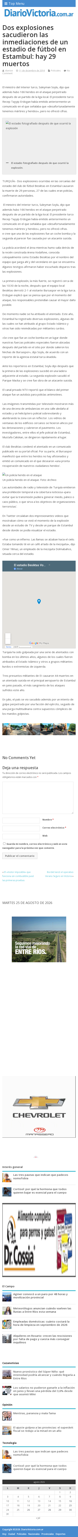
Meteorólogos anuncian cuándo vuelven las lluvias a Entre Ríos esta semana (42, 1309)
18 (18, 1505)
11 (18, 1501)
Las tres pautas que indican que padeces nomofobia (40, 1176)
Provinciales (48, 1534)
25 (18, 1509)
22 (60, 1505)
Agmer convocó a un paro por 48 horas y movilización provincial (40, 1295)
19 (28, 1505)
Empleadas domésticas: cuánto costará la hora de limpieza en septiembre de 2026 (41, 1323)
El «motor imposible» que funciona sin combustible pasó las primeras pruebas (18, 876)
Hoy (4, 1534)
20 (39, 1505)
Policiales (56, 70)
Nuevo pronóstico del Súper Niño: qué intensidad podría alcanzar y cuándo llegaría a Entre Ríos (44, 1375)
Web (45, 835)
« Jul (38, 1517)
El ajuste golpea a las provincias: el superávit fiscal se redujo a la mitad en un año (43, 1429)
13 (39, 1501)
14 (49, 1501)
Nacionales (34, 1534)
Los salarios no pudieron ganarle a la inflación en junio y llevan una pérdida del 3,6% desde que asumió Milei (44, 1391)
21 (49, 1505)
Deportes (60, 1534)
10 (7, 1501)
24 (7, 1509)
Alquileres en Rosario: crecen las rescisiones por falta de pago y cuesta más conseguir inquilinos (42, 1339)
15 (60, 1501)
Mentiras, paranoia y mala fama (34, 1413)
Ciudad (11, 1534)
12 (28, 1501)
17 (7, 1505)
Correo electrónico (54, 827)
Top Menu (16, 3)
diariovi (9, 70)
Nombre (48, 819)
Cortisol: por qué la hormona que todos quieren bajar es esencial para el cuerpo (40, 1190)
